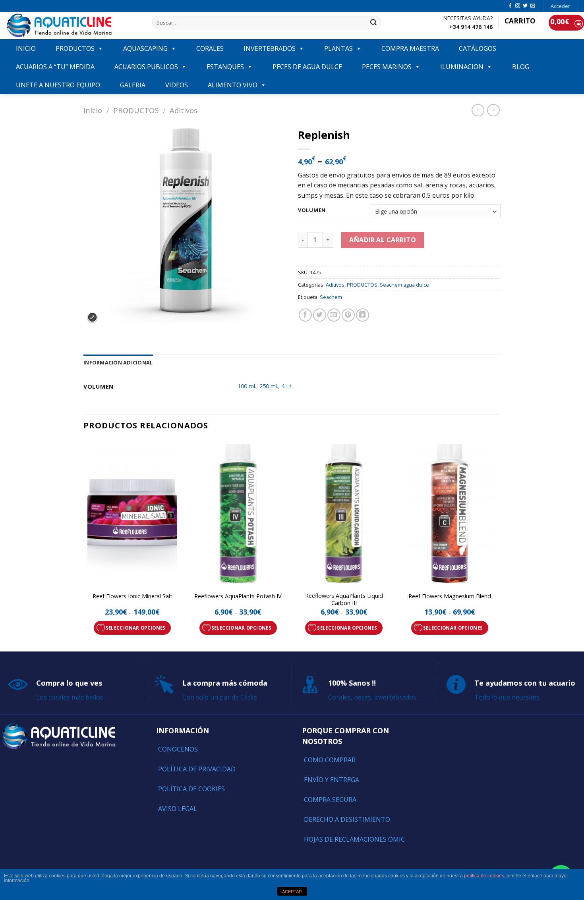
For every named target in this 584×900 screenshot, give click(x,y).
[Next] (498, 545)
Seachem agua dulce (404, 284)
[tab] (118, 362)
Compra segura (330, 799)
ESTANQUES (225, 66)
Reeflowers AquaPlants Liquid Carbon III (344, 599)
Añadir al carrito (382, 239)
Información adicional (118, 362)
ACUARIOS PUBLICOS (146, 66)
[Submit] (374, 22)
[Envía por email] (333, 315)
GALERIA (132, 85)
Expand (92, 317)
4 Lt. (287, 386)
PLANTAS (338, 48)
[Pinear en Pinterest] (348, 315)
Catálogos (477, 48)
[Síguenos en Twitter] (525, 6)
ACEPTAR (292, 891)
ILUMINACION (461, 66)
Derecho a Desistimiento (347, 819)
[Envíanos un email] (532, 6)
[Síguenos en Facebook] (510, 6)
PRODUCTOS (75, 48)
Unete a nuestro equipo (58, 85)
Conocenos (178, 749)
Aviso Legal (177, 808)
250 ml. (268, 386)
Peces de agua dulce (307, 66)
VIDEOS (176, 85)
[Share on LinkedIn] (362, 315)
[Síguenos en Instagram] (517, 6)
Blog (520, 66)
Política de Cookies (191, 788)
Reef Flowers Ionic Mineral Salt (132, 596)
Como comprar (330, 759)
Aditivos (183, 110)
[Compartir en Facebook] (305, 315)
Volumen (312, 210)
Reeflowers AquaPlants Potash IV (238, 596)
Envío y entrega (331, 779)
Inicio (92, 110)
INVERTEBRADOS (270, 48)
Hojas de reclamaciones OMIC (354, 839)
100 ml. (247, 386)
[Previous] (84, 545)
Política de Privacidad (197, 769)
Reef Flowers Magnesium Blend (449, 596)
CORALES (210, 48)
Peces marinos (387, 66)
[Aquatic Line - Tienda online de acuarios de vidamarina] (73, 25)
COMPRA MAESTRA (410, 48)
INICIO (26, 48)
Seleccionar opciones (136, 628)
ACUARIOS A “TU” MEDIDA (55, 66)
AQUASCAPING (145, 48)
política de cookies (484, 876)
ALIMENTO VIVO (232, 85)
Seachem (331, 297)
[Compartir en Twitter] (319, 315)
